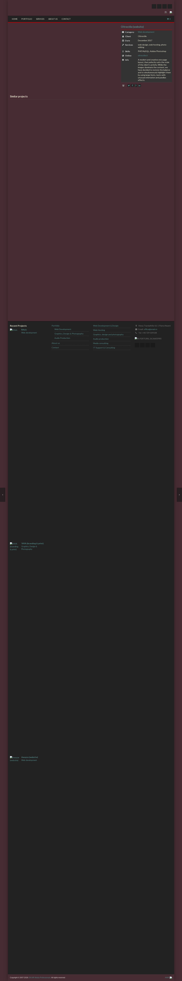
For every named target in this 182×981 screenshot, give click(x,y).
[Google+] (136, 85)
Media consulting (100, 343)
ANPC (167, 978)
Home (14, 19)
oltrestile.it (143, 55)
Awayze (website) (29, 757)
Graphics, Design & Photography (29, 547)
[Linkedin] (139, 85)
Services (40, 19)
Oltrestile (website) (132, 26)
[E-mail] (153, 345)
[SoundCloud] (164, 6)
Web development (146, 32)
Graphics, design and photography (108, 334)
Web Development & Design (105, 325)
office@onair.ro (150, 329)
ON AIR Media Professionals (39, 978)
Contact (66, 19)
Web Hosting (99, 330)
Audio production (101, 339)
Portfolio (26, 19)
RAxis (24, 329)
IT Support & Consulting (104, 347)
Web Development (62, 329)
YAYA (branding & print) (32, 543)
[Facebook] (159, 6)
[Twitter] (154, 6)
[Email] (169, 6)
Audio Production (62, 338)
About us (53, 19)
